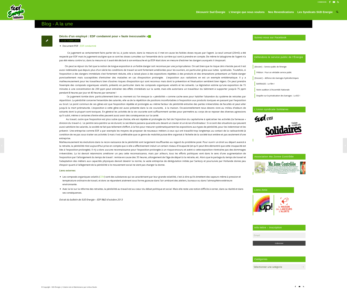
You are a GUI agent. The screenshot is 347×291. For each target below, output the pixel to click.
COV (102, 176)
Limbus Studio (92, 287)
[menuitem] (321, 2)
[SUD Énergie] (16, 12)
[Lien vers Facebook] (330, 2)
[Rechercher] (337, 12)
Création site (67, 287)
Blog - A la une (57, 24)
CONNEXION (322, 2)
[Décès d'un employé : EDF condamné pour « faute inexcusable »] (46, 41)
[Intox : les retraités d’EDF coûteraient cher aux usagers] (2, 145)
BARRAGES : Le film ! (265, 83)
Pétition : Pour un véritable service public (274, 72)
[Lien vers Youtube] (334, 2)
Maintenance (78, 287)
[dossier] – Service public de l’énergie (271, 66)
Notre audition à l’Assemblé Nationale (273, 89)
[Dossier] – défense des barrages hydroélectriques (277, 78)
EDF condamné (88, 45)
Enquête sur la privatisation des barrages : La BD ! (278, 95)
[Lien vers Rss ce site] (338, 2)
